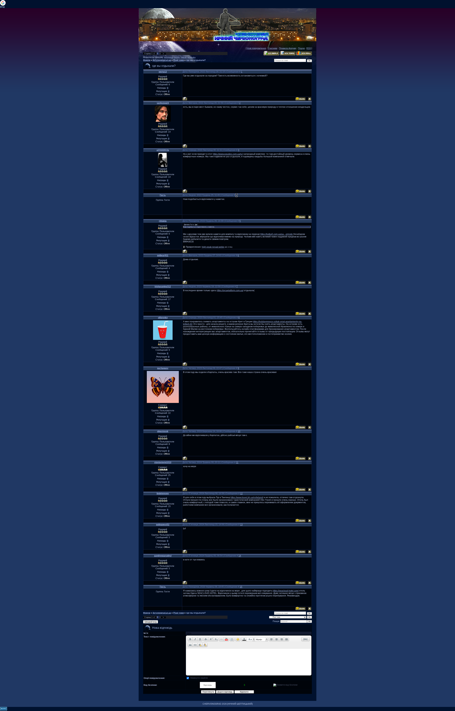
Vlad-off (183, 57)
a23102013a (163, 150)
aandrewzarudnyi (163, 555)
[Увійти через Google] (3, 3)
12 (241, 493)
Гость (163, 195)
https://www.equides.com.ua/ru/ (228, 154)
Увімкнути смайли (199, 678)
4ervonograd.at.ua (161, 60)
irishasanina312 (163, 286)
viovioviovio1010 (162, 462)
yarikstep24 (163, 103)
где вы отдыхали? (196, 60)
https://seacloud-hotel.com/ (286, 590)
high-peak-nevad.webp (213, 247)
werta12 (163, 72)
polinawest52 (162, 524)
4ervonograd (168, 57)
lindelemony (163, 493)
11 (237, 462)
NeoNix (177, 57)
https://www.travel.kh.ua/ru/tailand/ (247, 497)
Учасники (272, 48)
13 (241, 524)
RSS (308, 48)
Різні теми (178, 60)
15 (241, 587)
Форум (146, 60)
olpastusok (162, 431)
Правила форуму (287, 48)
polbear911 (162, 255)
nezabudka (192, 57)
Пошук (301, 48)
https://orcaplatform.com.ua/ (230, 290)
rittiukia (163, 221)
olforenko (163, 317)
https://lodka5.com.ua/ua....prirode (276, 234)
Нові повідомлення (256, 48)
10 (239, 431)
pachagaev (162, 368)
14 (240, 555)
